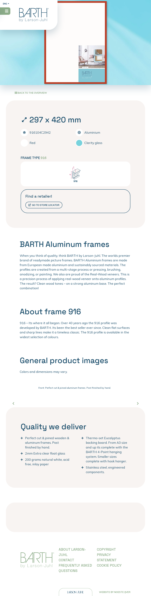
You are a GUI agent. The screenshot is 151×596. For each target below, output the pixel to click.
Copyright (106, 549)
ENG (5, 3)
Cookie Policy (109, 565)
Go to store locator (45, 204)
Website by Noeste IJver (114, 592)
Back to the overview (32, 92)
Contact (66, 560)
